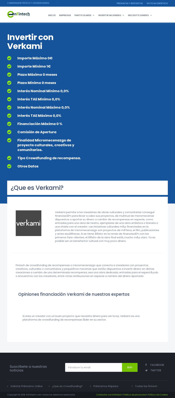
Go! (129, 367)
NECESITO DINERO (138, 15)
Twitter (155, 370)
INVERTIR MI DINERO (109, 15)
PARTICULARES (83, 15)
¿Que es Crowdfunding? (67, 386)
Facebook (157, 365)
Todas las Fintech (146, 386)
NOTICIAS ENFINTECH (157, 3)
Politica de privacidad (134, 394)
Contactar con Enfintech (109, 394)
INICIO (52, 15)
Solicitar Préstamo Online (27, 386)
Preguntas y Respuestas (130, 3)
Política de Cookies (158, 394)
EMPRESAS (65, 15)
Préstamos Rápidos (105, 386)
